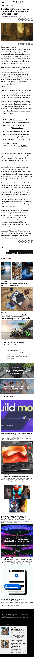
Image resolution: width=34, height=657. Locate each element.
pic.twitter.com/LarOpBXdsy (19, 139)
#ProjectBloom (17, 128)
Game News (5, 5)
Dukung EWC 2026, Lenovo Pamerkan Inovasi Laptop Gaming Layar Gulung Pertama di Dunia (16, 558)
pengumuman (22, 68)
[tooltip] (19, 19)
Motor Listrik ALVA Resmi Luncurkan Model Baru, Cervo (16, 343)
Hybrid (12, 5)
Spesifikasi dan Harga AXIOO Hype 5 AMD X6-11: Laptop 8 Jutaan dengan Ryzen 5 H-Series (16, 475)
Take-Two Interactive (25, 253)
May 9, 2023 (22, 146)
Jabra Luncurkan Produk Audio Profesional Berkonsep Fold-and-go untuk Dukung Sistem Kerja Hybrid (15, 317)
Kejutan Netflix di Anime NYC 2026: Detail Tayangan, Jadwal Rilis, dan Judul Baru (14, 517)
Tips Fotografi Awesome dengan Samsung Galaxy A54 (14, 284)
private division (11, 253)
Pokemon (4, 49)
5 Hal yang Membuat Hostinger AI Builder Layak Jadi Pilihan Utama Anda (16, 434)
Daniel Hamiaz (6, 16)
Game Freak (28, 250)
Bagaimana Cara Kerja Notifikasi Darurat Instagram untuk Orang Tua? (14, 600)
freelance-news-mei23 (16, 250)
